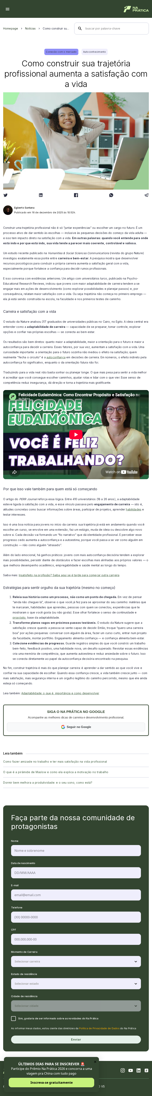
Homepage (10, 28)
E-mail (15, 885)
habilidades (133, 509)
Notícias (30, 28)
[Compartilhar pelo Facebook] (76, 195)
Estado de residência (24, 974)
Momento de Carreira (24, 951)
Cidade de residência (24, 996)
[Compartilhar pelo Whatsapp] (111, 195)
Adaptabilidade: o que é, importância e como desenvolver (60, 693)
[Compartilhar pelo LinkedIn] (40, 195)
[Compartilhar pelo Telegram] (146, 195)
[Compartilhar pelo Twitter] (5, 195)
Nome (14, 840)
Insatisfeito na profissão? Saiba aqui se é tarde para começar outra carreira (69, 575)
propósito (19, 617)
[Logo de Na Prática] (136, 9)
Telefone (16, 907)
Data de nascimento (23, 863)
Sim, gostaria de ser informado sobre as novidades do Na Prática (58, 1018)
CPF (13, 929)
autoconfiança (56, 357)
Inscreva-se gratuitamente (51, 1082)
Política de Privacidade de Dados (99, 1028)
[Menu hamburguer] (7, 9)
